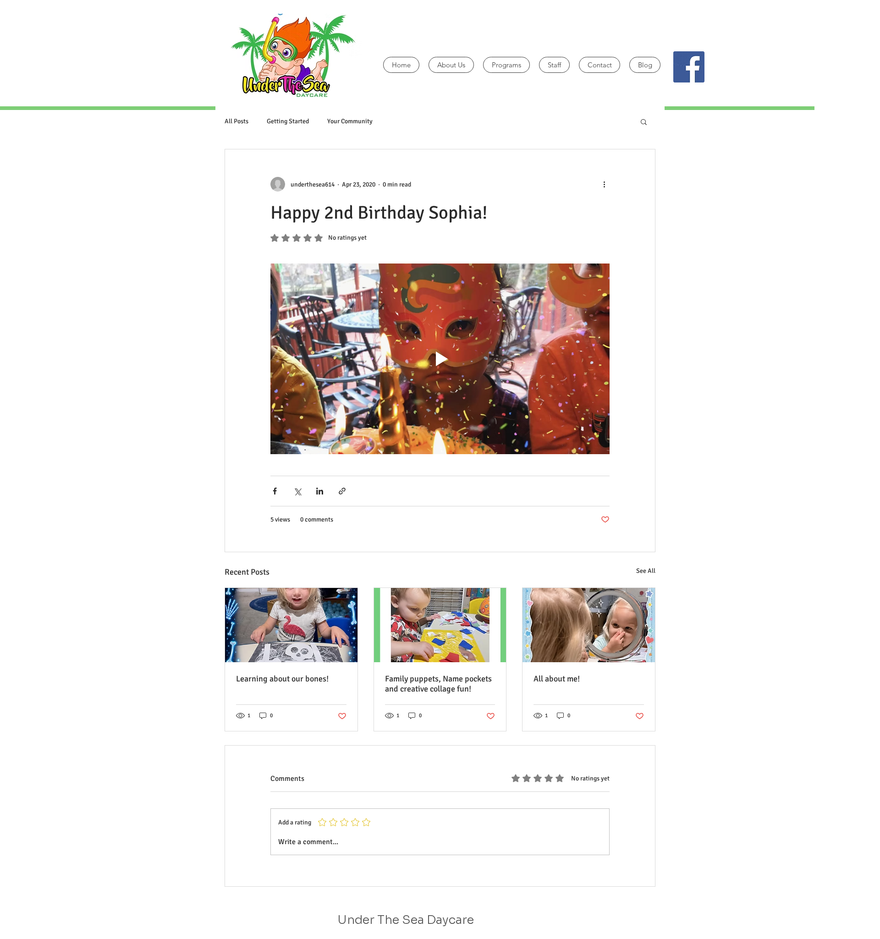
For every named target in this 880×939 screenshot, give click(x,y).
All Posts (236, 121)
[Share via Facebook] (274, 491)
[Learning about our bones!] (291, 625)
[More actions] (604, 184)
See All (645, 571)
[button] (643, 121)
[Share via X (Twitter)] (297, 491)
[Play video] (440, 359)
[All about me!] (588, 625)
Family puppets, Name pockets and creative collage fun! (438, 684)
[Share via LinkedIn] (319, 491)
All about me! (557, 679)
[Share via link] (342, 491)
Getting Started (288, 121)
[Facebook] (688, 66)
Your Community (350, 121)
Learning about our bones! (282, 679)
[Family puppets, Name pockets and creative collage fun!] (440, 625)
